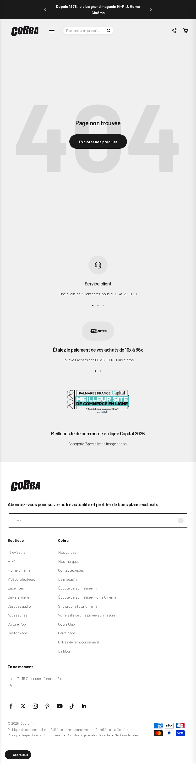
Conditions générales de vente (88, 735)
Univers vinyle (18, 597)
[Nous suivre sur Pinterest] (47, 706)
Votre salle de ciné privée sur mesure (86, 615)
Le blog (64, 651)
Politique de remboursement (70, 729)
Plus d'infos (125, 360)
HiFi (11, 561)
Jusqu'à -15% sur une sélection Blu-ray (36, 681)
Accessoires (17, 615)
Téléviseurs (17, 552)
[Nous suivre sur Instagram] (35, 706)
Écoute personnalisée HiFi (79, 588)
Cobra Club (66, 624)
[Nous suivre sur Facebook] (11, 706)
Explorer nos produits (98, 141)
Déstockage (17, 633)
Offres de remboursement (78, 642)
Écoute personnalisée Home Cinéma (87, 597)
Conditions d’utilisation (111, 729)
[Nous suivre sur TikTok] (72, 706)
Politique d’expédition (23, 735)
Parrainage (66, 633)
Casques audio (19, 606)
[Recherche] (108, 30)
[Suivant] (151, 9)
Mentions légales (126, 735)
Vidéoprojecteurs (21, 579)
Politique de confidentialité (27, 729)
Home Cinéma (19, 570)
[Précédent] (45, 9)
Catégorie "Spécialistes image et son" (98, 443)
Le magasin (67, 579)
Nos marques (69, 561)
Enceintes (16, 588)
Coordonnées (52, 735)
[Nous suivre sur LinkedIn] (84, 706)
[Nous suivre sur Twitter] (23, 706)
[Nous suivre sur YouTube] (59, 706)
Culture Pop (17, 624)
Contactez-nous (71, 570)
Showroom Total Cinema (77, 606)
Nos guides (67, 552)
